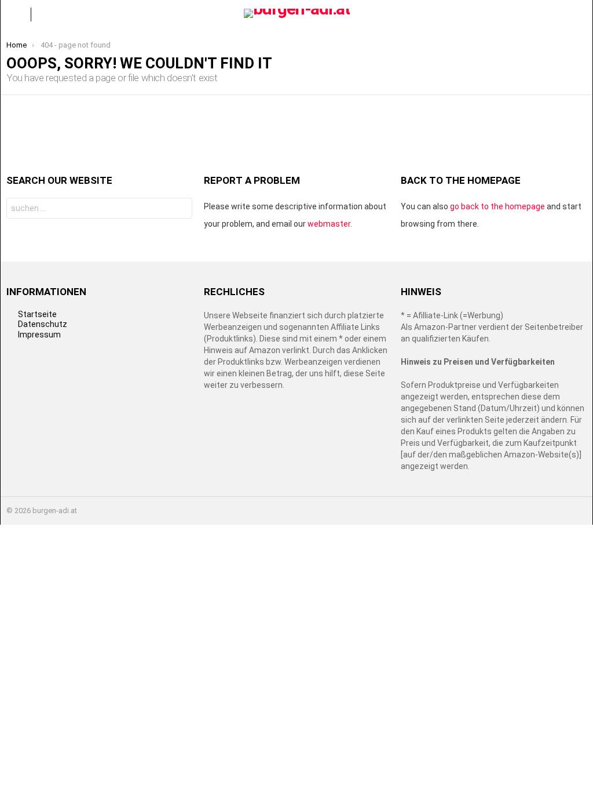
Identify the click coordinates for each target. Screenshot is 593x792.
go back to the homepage (497, 206)
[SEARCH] (577, 14)
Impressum (39, 334)
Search (180, 209)
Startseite (37, 314)
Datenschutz (42, 324)
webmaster (329, 223)
